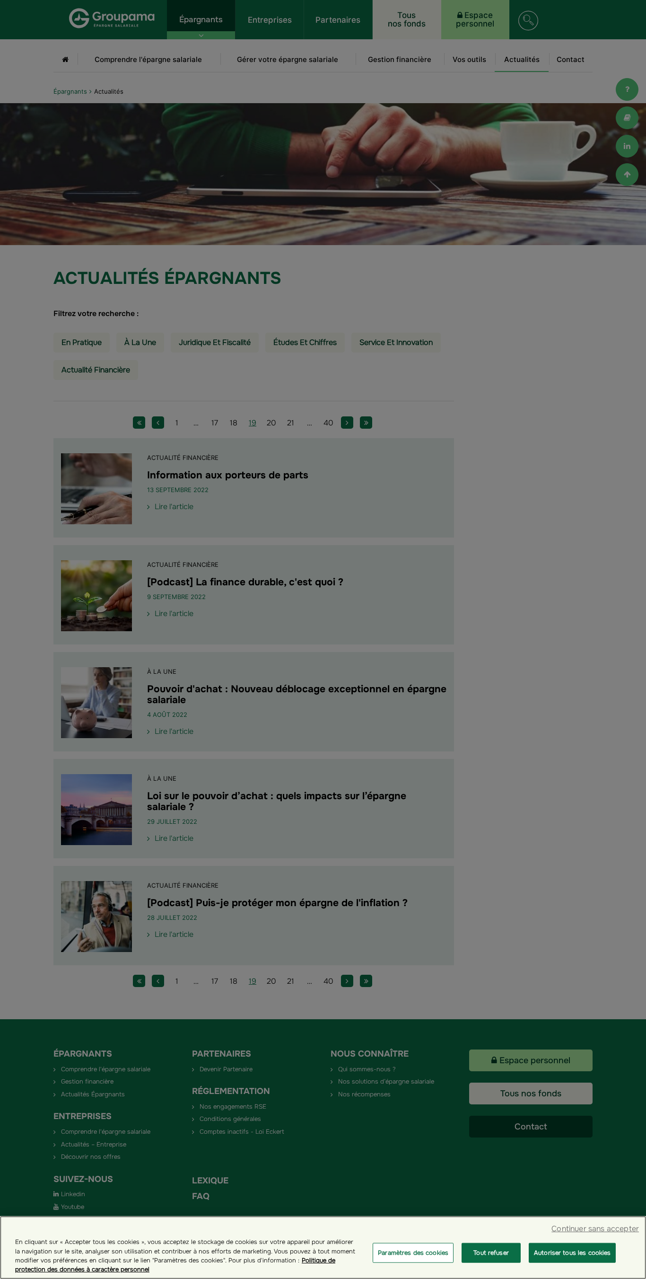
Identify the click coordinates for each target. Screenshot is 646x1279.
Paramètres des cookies (413, 1253)
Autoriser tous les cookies (572, 1253)
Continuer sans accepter (595, 1229)
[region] (323, 1247)
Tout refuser (491, 1253)
